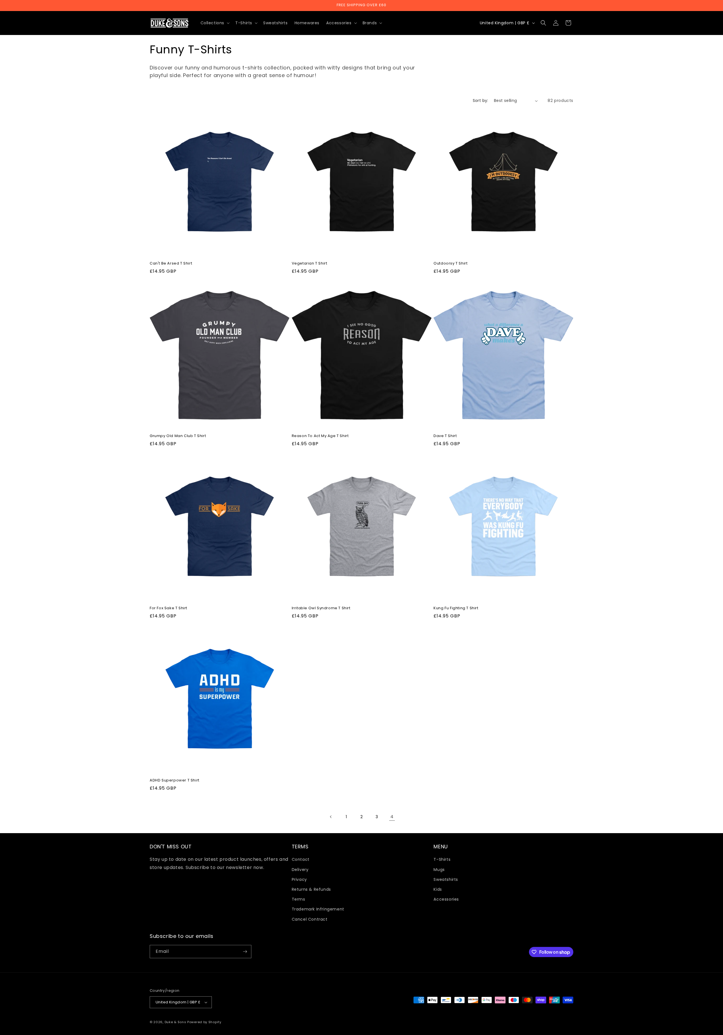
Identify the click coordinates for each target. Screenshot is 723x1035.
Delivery (300, 869)
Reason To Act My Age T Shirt (320, 436)
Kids (438, 889)
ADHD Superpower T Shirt (174, 780)
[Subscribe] (245, 951)
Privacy (299, 879)
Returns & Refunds (311, 889)
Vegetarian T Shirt (309, 263)
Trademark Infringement (318, 909)
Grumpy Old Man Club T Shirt (178, 436)
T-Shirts (442, 859)
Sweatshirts (446, 879)
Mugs (439, 869)
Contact (301, 859)
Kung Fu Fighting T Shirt (456, 608)
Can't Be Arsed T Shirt (171, 263)
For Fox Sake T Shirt (168, 608)
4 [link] (392, 816)
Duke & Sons (175, 1022)
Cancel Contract (310, 919)
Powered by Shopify (204, 1022)
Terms (298, 899)
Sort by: (480, 100)
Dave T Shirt (445, 436)
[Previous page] (331, 817)
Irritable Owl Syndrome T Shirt (321, 608)
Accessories (446, 899)
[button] (214, 23)
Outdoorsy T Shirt (450, 263)
